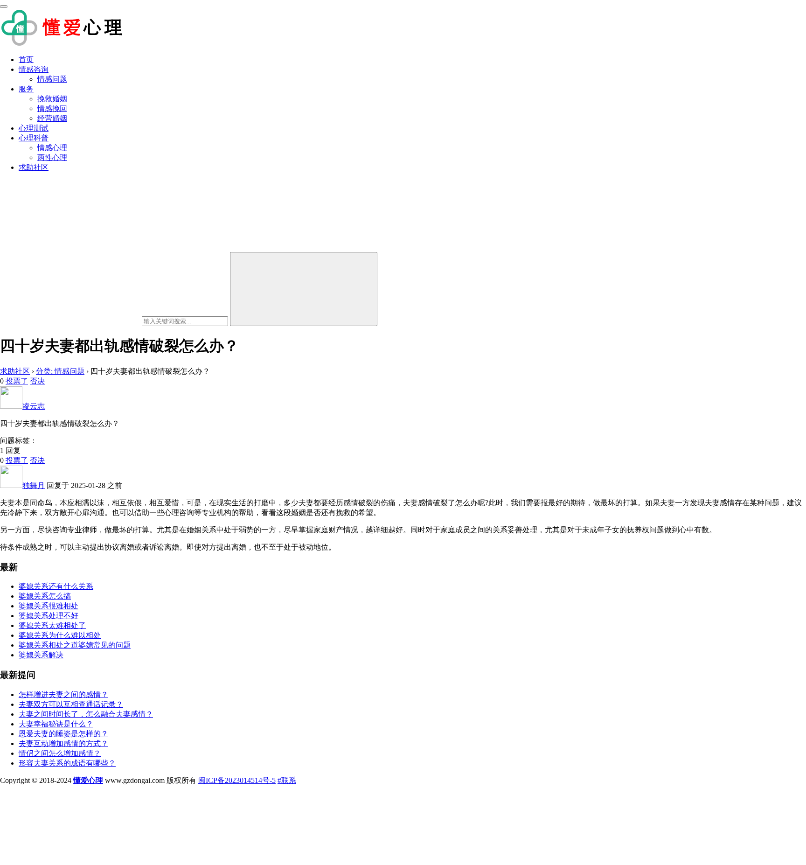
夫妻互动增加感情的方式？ (63, 743)
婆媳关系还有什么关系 (56, 586)
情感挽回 (52, 108)
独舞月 (33, 485)
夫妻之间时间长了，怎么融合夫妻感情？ (86, 714)
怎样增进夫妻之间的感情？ (63, 694)
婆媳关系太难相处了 (52, 625)
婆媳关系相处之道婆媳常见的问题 (75, 645)
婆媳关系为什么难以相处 (60, 635)
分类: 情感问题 (60, 371)
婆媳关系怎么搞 (45, 596)
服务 (26, 89)
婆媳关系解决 (41, 655)
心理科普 (34, 138)
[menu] (3, 6)
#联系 (287, 780)
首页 (26, 59)
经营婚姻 (52, 118)
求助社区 (34, 167)
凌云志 (33, 406)
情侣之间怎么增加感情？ (60, 753)
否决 (37, 381)
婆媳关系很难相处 (48, 606)
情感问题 (52, 79)
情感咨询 (34, 69)
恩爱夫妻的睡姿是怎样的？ (63, 734)
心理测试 (34, 128)
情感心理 (52, 148)
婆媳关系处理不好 (48, 616)
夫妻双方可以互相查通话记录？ (71, 704)
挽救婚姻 (52, 99)
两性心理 (52, 157)
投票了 (17, 381)
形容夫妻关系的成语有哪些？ (67, 763)
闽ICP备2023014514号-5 (237, 780)
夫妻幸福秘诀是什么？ (56, 724)
